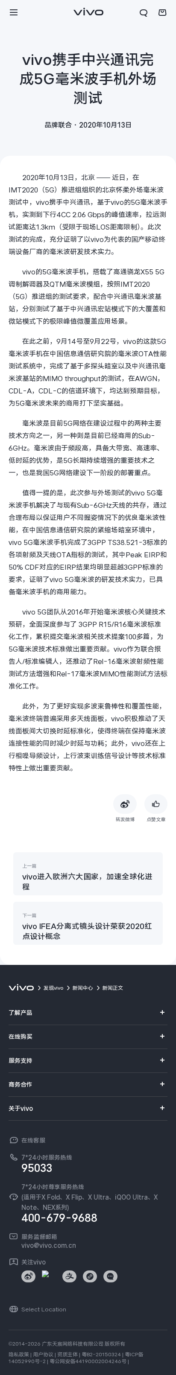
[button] (14, 13)
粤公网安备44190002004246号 (88, 1361)
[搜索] (143, 13)
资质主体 (67, 1355)
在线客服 (33, 1140)
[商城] (162, 13)
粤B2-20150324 (101, 1355)
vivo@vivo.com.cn (48, 1245)
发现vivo (53, 988)
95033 (36, 1168)
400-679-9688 (59, 1218)
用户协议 (43, 1355)
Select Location (43, 1309)
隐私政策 (19, 1355)
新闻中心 (83, 988)
